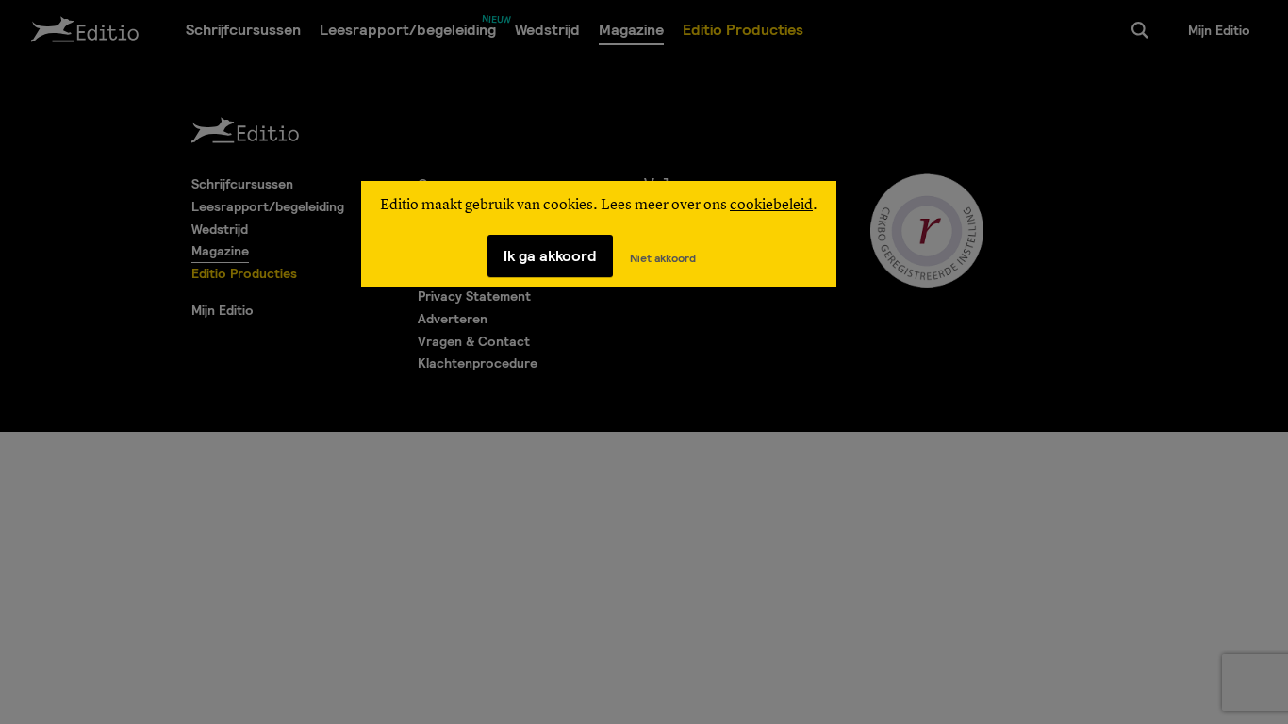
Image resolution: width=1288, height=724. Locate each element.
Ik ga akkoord (550, 256)
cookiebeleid (771, 205)
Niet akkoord (663, 258)
